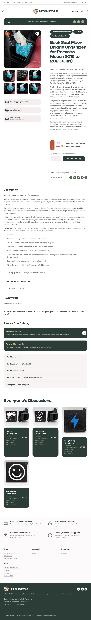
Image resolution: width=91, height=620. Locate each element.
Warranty (7, 570)
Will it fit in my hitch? (14, 357)
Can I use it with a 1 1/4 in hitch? (19, 364)
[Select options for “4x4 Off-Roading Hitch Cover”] (26, 410)
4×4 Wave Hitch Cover (40, 432)
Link (84, 333)
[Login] (87, 11)
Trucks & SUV (8, 556)
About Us (64, 553)
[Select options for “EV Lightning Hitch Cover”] (84, 410)
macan (58, 172)
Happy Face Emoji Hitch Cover (11, 492)
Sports (8, 440)
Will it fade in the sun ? (15, 371)
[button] (37, 34)
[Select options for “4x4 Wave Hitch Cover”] (55, 410)
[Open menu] (9, 22)
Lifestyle (78, 32)
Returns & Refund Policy (11, 568)
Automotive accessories (61, 32)
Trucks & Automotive (60, 36)
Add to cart (72, 159)
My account (83, 2)
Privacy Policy (8, 576)
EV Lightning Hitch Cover (69, 442)
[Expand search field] (3, 11)
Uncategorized (11, 444)
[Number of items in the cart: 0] (82, 11)
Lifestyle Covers (9, 553)
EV (6, 436)
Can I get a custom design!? (18, 385)
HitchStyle (48, 11)
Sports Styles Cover (10, 558)
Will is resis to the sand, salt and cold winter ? (24, 378)
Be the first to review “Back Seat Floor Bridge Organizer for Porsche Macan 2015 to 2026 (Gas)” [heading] (45, 313)
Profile (34, 553)
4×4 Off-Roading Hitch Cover (12, 432)
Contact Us (7, 573)
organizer (65, 172)
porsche (73, 172)
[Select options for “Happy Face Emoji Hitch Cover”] (26, 463)
